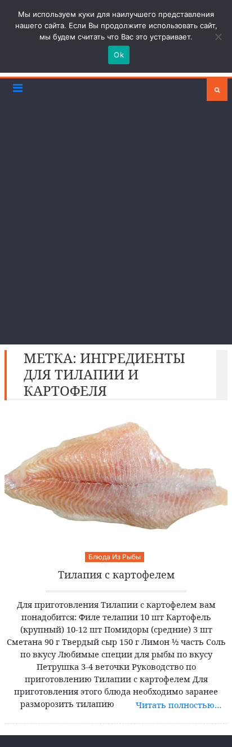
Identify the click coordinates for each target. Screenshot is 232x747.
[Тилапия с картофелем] (116, 476)
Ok (119, 54)
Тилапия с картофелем (116, 575)
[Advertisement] (116, 223)
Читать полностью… (179, 704)
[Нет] (218, 36)
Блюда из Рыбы (114, 556)
